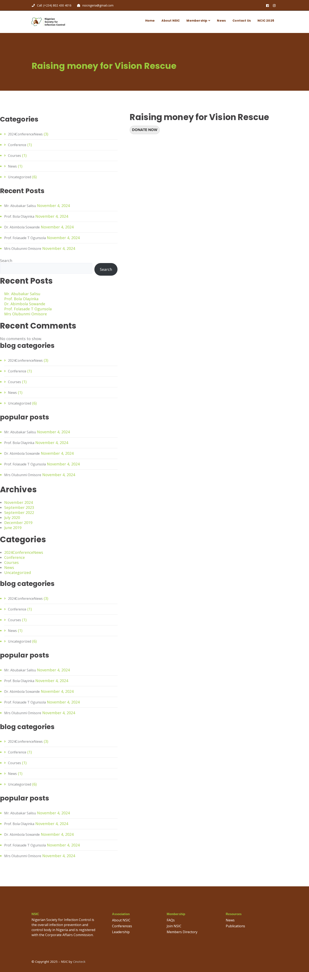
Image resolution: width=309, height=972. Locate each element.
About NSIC (121, 920)
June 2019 (12, 527)
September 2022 (19, 512)
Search (6, 260)
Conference (17, 145)
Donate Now (144, 130)
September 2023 (19, 507)
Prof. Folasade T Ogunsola (25, 238)
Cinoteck (79, 961)
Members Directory (182, 932)
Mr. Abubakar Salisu (20, 205)
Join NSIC (174, 926)
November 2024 (18, 502)
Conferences (122, 926)
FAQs (171, 920)
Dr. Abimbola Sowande (22, 227)
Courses (14, 155)
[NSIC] (48, 21)
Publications (235, 926)
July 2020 (12, 517)
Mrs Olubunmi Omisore (22, 248)
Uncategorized (19, 177)
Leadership (121, 932)
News (12, 166)
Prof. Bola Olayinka (19, 216)
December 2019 (18, 522)
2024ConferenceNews (25, 134)
